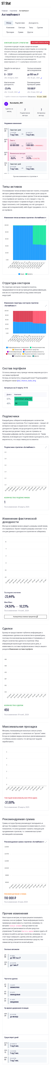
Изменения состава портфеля (21, 649)
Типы (31, 28)
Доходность (33, 23)
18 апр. (12, 985)
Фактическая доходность (9, 83)
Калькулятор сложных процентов (24, 617)
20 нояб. (13, 963)
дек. (5, 955)
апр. (5, 984)
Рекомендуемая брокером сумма (33, 83)
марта (5, 129)
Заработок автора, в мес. (12, 69)
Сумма (20, 32)
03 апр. (12, 992)
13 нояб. (13, 132)
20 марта (29, 132)
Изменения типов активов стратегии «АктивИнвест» (25, 218)
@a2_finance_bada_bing (26, 381)
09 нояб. (13, 167)
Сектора (21, 28)
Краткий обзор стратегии (16, 43)
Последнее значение (12, 593)
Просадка (10, 32)
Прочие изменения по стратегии (25, 176)
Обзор (8, 23)
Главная (5, 11)
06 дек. (12, 956)
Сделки (40, 28)
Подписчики (20, 23)
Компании (10, 28)
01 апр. (12, 999)
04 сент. (13, 156)
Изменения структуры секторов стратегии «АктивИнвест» (21, 304)
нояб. (5, 163)
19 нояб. (13, 143)
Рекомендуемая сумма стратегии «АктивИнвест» (24, 842)
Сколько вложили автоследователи (34, 69)
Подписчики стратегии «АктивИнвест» (19, 447)
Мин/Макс (8, 602)
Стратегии (13, 11)
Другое (30, 32)
